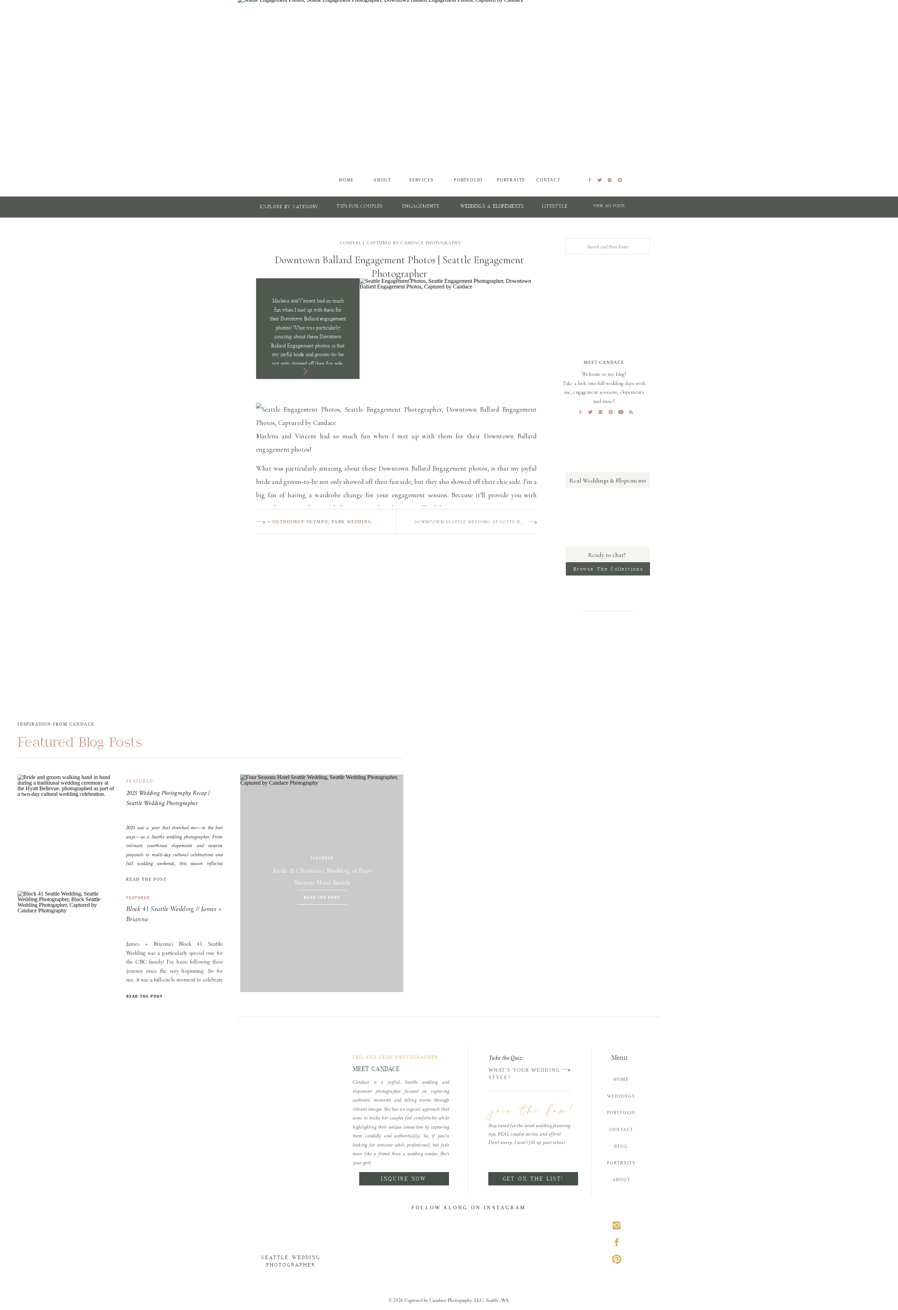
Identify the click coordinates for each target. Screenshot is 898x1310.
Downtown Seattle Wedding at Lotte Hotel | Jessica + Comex (496, 521)
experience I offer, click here (442, 818)
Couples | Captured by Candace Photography (400, 242)
